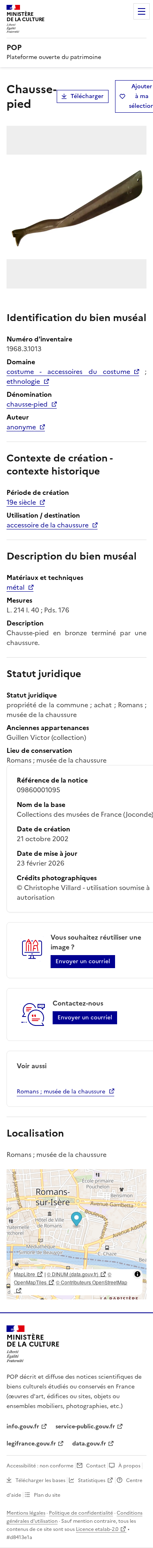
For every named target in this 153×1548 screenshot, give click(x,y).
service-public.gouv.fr (85, 1426)
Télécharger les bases (40, 1480)
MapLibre (24, 1273)
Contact (96, 1465)
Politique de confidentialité (81, 1513)
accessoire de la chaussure (48, 525)
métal (15, 587)
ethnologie (23, 381)
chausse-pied (27, 404)
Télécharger (87, 96)
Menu (141, 11)
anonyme (21, 427)
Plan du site (47, 1495)
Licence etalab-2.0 (97, 1529)
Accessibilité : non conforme (40, 1465)
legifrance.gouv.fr (31, 1443)
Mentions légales (26, 1513)
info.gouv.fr (23, 1426)
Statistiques (91, 1480)
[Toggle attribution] (137, 1274)
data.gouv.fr (89, 1443)
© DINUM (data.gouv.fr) (72, 1273)
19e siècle (21, 502)
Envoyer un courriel (82, 961)
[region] (76, 1234)
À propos (129, 1465)
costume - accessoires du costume (68, 371)
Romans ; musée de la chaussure (61, 1091)
